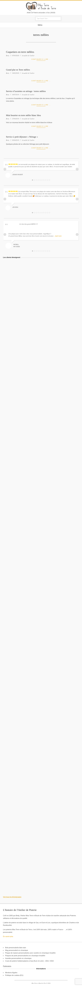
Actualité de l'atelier (28, 55)
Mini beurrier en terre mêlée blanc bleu (23, 115)
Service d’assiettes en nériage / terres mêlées (26, 91)
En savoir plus (8, 936)
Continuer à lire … (41, 59)
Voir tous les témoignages (12, 897)
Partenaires (7, 966)
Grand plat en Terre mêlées (18, 69)
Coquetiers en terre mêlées (20, 51)
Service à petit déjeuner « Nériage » (22, 137)
